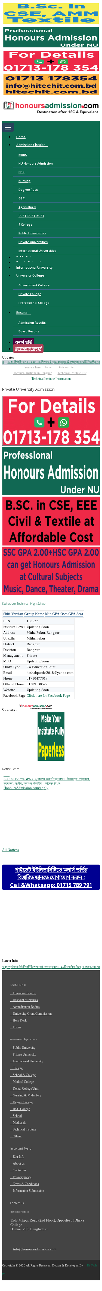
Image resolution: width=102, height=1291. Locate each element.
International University (34, 267)
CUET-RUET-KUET (31, 216)
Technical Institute (24, 1129)
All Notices (10, 850)
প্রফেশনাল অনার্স (28, 348)
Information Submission (28, 1191)
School (17, 1116)
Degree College (23, 1102)
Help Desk (20, 1020)
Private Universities (33, 242)
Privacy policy (22, 1177)
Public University (24, 1048)
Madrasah (19, 1123)
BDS (21, 172)
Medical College (23, 1082)
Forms (17, 1027)
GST (21, 198)
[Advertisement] (45, 943)
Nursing (24, 181)
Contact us (19, 1170)
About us (19, 1163)
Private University (24, 1054)
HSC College (21, 1109)
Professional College (34, 303)
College (18, 1068)
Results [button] (22, 312)
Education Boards (24, 993)
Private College (29, 294)
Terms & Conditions (26, 1184)
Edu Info (18, 1157)
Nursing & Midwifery (27, 1095)
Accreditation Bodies (26, 1007)
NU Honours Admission (35, 163)
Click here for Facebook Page (48, 695)
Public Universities (32, 233)
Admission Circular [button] (31, 145)
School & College (24, 1075)
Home (21, 137)
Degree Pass (28, 189)
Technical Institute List (72, 373)
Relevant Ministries (25, 1000)
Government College (34, 285)
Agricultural (27, 207)
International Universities (37, 250)
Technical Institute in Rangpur (32, 373)
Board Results (28, 331)
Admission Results (32, 322)
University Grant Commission (32, 1014)
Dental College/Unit (25, 1088)
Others (17, 1136)
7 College (25, 224)
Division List (65, 367)
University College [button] (30, 275)
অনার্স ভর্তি (23, 342)
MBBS (22, 155)
